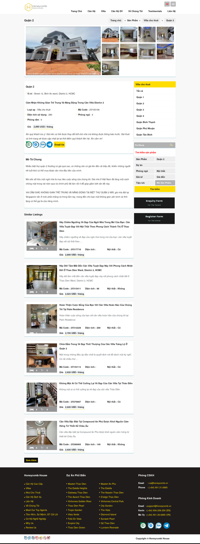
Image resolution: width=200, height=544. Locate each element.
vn (167, 4)
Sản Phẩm (141, 159)
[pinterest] (37, 538)
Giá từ (139, 176)
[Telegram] (49, 146)
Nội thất (161, 170)
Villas (28, 488)
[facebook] (25, 538)
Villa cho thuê (151, 20)
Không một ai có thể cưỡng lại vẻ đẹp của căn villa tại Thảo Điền (96, 383)
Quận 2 (170, 20)
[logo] (36, 11)
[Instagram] (44, 538)
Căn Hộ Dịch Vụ (33, 496)
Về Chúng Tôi (32, 505)
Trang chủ (115, 20)
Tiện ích (140, 182)
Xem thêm (31, 460)
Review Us (31, 527)
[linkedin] (33, 538)
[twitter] (29, 538)
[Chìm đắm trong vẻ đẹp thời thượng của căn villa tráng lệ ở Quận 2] (42, 366)
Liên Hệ (29, 501)
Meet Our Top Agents (36, 510)
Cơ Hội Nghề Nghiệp (36, 518)
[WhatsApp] (29, 146)
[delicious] (48, 538)
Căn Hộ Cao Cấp (34, 483)
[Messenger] (36, 146)
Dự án (139, 165)
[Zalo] (43, 146)
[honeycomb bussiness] (40, 538)
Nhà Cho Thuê (33, 492)
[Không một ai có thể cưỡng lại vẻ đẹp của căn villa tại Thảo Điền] (42, 405)
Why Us (29, 523)
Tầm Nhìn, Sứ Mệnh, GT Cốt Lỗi (42, 514)
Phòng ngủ (142, 170)
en (173, 4)
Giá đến (161, 176)
